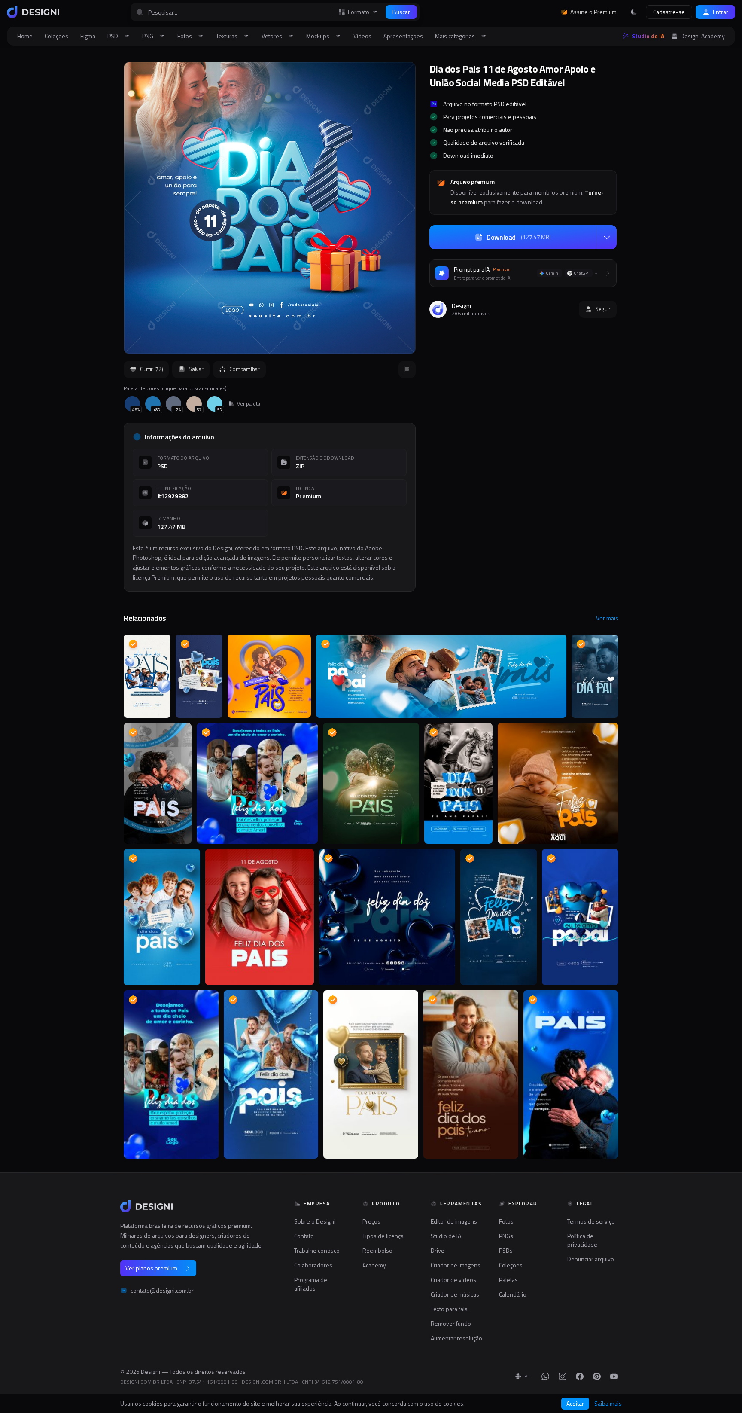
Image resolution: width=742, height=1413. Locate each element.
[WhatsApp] (545, 1376)
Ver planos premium (151, 1268)
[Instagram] (562, 1376)
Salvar (196, 369)
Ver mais (607, 618)
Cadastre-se (669, 11)
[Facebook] (579, 1376)
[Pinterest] (597, 1376)
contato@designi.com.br (162, 1290)
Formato (358, 12)
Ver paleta (248, 403)
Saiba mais (608, 1403)
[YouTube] (614, 1376)
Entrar (720, 11)
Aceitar (575, 1403)
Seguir (603, 309)
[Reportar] (407, 369)
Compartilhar (244, 369)
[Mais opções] (606, 237)
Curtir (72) (151, 369)
